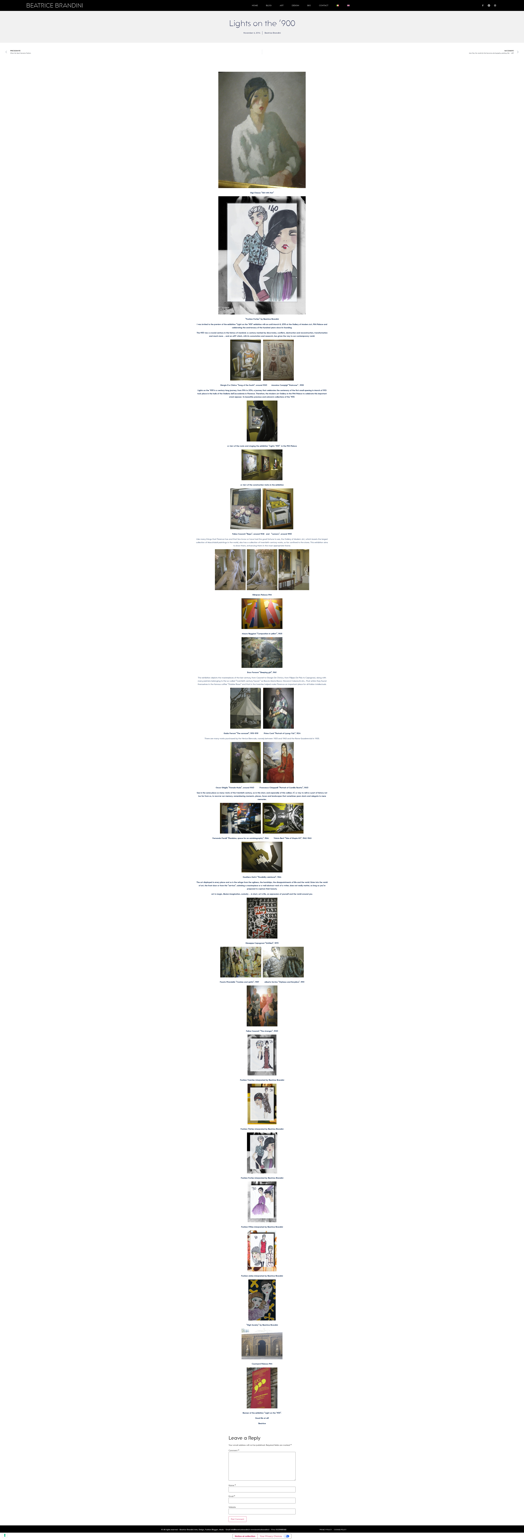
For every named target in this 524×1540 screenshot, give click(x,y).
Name (232, 1485)
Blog (269, 5)
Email (232, 1496)
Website (232, 1507)
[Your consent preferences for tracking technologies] (4, 1535)
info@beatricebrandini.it (240, 1530)
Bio (309, 5)
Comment (234, 1450)
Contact (323, 5)
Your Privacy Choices (271, 1536)
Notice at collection (245, 1536)
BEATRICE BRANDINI (54, 5)
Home (255, 5)
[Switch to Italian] (337, 5)
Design (295, 5)
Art (282, 5)
